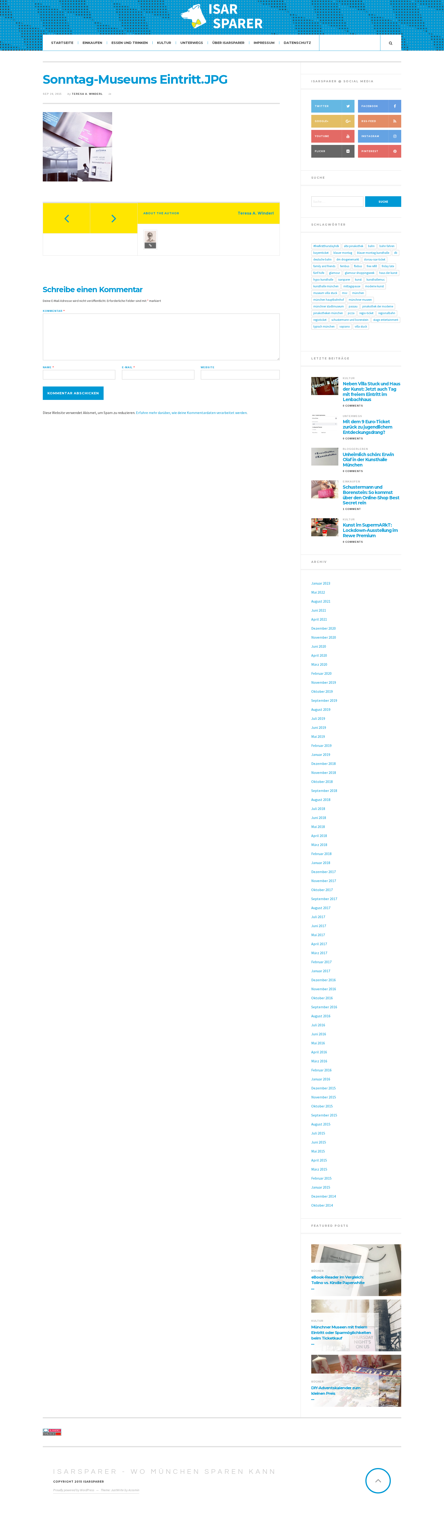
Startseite (62, 43)
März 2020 (319, 664)
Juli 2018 (318, 808)
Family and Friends (324, 266)
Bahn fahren (387, 246)
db (395, 253)
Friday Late (388, 266)
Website (208, 367)
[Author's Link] (150, 245)
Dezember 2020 (323, 628)
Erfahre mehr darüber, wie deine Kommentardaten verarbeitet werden (191, 412)
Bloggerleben (355, 449)
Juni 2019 (318, 727)
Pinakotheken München (328, 313)
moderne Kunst (374, 286)
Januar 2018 (320, 862)
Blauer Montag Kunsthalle (373, 253)
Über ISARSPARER (228, 43)
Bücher (317, 1270)
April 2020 (319, 655)
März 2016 (319, 1061)
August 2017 (320, 907)
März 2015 (319, 1169)
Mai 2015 (318, 1151)
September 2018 (324, 790)
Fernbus (344, 266)
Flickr (320, 151)
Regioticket (320, 320)
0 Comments (353, 405)
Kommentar (54, 311)
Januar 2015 (320, 1187)
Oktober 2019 (322, 691)
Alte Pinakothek (353, 246)
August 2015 (320, 1124)
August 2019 (320, 709)
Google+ (322, 121)
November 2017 (323, 880)
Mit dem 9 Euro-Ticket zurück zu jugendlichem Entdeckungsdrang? (367, 427)
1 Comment (352, 509)
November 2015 (323, 1097)
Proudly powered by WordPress (73, 1490)
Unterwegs (191, 43)
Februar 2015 (321, 1178)
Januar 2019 (320, 754)
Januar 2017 (320, 971)
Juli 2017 (318, 916)
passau (353, 306)
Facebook (369, 106)
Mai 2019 (318, 736)
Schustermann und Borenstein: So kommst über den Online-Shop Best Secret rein (371, 495)
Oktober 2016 (322, 998)
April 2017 (319, 943)
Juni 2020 (318, 646)
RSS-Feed (368, 121)
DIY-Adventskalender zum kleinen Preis (335, 1391)
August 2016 (320, 1016)
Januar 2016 (320, 1079)
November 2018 (323, 772)
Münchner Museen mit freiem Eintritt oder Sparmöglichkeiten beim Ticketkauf (341, 1332)
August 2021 (320, 601)
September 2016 (324, 1007)
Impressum (264, 43)
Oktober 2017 (322, 889)
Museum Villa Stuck (325, 293)
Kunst (358, 280)
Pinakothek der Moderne (377, 306)
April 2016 (319, 1052)
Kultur (164, 43)
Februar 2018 (321, 853)
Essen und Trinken (129, 43)
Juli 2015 (318, 1133)
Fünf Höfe (318, 273)
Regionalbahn (386, 313)
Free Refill (372, 266)
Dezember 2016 (323, 980)
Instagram (370, 136)
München (358, 293)
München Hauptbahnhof (328, 300)
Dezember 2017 (323, 871)
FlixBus (358, 266)
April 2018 (319, 835)
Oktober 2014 (322, 1205)
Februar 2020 (321, 673)
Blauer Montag (342, 253)
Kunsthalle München (326, 286)
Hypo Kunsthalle (323, 280)
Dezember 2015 (323, 1088)
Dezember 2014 (323, 1196)
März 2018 (319, 844)
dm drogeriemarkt (347, 259)
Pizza (351, 313)
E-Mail (128, 367)
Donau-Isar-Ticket (374, 259)
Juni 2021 (318, 610)
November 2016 (323, 989)
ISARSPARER (344, 280)
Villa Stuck (361, 326)
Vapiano (344, 326)
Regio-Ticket (366, 313)
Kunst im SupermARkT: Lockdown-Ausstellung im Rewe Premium (370, 530)
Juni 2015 (318, 1142)
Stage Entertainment (385, 320)
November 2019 (323, 682)
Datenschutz (297, 43)
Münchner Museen (360, 300)
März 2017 (319, 952)
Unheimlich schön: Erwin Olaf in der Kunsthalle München (368, 460)
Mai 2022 (318, 592)
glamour (334, 273)
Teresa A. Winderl (87, 93)
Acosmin (133, 1490)
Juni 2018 (318, 817)
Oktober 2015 (322, 1106)
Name (48, 367)
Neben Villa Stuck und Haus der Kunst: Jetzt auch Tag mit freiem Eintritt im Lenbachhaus (371, 391)
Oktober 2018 (322, 781)
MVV (344, 293)
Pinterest (369, 151)
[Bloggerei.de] (84, 1430)
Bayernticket (321, 253)
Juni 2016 (318, 1034)
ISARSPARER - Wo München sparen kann (165, 1471)
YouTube (322, 136)
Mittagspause (351, 286)
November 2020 (323, 637)
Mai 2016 (318, 1043)
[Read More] (313, 1289)
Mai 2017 (318, 934)
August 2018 (320, 799)
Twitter (322, 106)
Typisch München (324, 326)
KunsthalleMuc (376, 280)
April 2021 (319, 619)
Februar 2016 (321, 1070)
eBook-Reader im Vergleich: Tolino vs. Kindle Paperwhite (337, 1280)
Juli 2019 (318, 718)
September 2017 (324, 898)
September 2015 (324, 1115)
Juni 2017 (318, 925)
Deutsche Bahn (322, 259)
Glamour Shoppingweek (359, 273)
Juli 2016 (318, 1025)
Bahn (371, 246)
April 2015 (319, 1160)
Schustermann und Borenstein (349, 320)
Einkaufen (92, 43)
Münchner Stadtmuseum (328, 306)
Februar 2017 (321, 962)
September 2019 (324, 700)
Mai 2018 (318, 826)
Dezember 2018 (323, 763)
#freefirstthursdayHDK (326, 246)
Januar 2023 (320, 583)
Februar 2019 (321, 745)
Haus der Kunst (388, 273)
